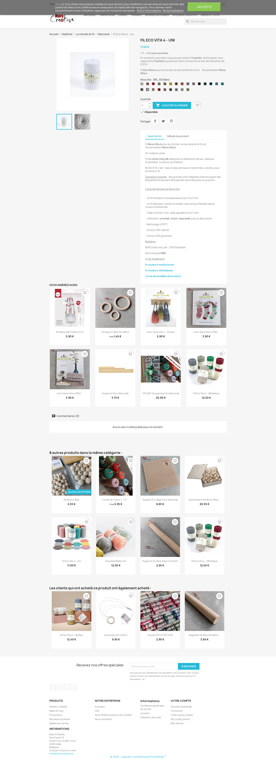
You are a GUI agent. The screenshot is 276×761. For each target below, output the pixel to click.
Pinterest (171, 121)
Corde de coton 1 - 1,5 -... (116, 499)
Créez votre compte (182, 714)
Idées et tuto (210, 15)
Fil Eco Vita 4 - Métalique (206, 393)
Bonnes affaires (157, 15)
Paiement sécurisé (150, 717)
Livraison (145, 713)
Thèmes (136, 15)
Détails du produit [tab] (178, 136)
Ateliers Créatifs (58, 706)
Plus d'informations (149, 10)
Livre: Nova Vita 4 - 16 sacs (161, 331)
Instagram (74, 687)
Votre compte (181, 701)
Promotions (55, 714)
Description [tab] (155, 136)
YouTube (60, 687)
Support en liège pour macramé (160, 499)
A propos (100, 706)
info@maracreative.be (61, 753)
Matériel (90, 15)
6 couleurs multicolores (159, 264)
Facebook (53, 687)
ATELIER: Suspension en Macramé (160, 393)
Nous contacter (103, 719)
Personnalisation (173, 10)
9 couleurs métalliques (159, 270)
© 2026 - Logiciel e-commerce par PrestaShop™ (138, 756)
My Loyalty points (180, 719)
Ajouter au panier (172, 105)
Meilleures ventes (59, 723)
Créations (107, 15)
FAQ (97, 710)
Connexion (177, 710)
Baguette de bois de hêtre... (204, 635)
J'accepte (204, 7)
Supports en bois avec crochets (160, 561)
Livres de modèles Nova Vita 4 (163, 276)
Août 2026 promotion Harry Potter (113, 714)
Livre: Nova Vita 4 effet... (206, 331)
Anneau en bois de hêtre (115, 331)
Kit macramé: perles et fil (69, 331)
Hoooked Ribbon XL (115, 561)
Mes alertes (177, 723)
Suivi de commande (181, 706)
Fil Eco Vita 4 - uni (71, 561)
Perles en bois (71, 499)
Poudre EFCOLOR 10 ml (160, 635)
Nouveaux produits (59, 719)
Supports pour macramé (115, 393)
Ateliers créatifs (184, 15)
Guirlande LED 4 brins (115, 635)
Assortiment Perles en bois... (204, 499)
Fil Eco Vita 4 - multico (71, 635)
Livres (122, 15)
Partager (155, 121)
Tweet (163, 121)
